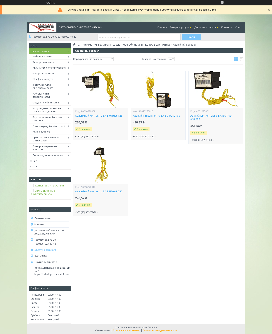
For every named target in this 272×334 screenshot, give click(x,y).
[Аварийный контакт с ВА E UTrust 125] (100, 89)
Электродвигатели (44, 62)
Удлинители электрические (49, 67)
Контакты (226, 27)
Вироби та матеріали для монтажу (47, 118)
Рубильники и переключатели (42, 95)
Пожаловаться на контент (126, 330)
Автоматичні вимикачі (97, 44)
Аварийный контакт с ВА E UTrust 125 (98, 115)
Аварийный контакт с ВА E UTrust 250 (98, 191)
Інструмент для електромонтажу (43, 86)
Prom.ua (152, 327)
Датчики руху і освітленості (49, 126)
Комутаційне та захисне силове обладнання (47, 110)
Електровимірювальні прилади (45, 148)
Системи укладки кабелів (48, 155)
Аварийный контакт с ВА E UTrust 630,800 (211, 117)
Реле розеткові (42, 131)
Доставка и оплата (205, 27)
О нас (238, 27)
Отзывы (34, 166)
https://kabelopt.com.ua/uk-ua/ (51, 274)
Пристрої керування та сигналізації (46, 139)
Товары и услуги (179, 27)
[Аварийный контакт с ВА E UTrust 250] (100, 165)
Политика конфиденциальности (160, 330)
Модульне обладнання (46, 102)
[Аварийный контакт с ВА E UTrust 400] (158, 89)
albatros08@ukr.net (45, 250)
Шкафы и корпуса (43, 79)
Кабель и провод (42, 56)
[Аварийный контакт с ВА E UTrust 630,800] (216, 89)
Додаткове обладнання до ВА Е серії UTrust (141, 44)
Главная (162, 27)
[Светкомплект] (42, 27)
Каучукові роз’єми (43, 73)
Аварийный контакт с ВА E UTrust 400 (156, 115)
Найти (191, 37)
